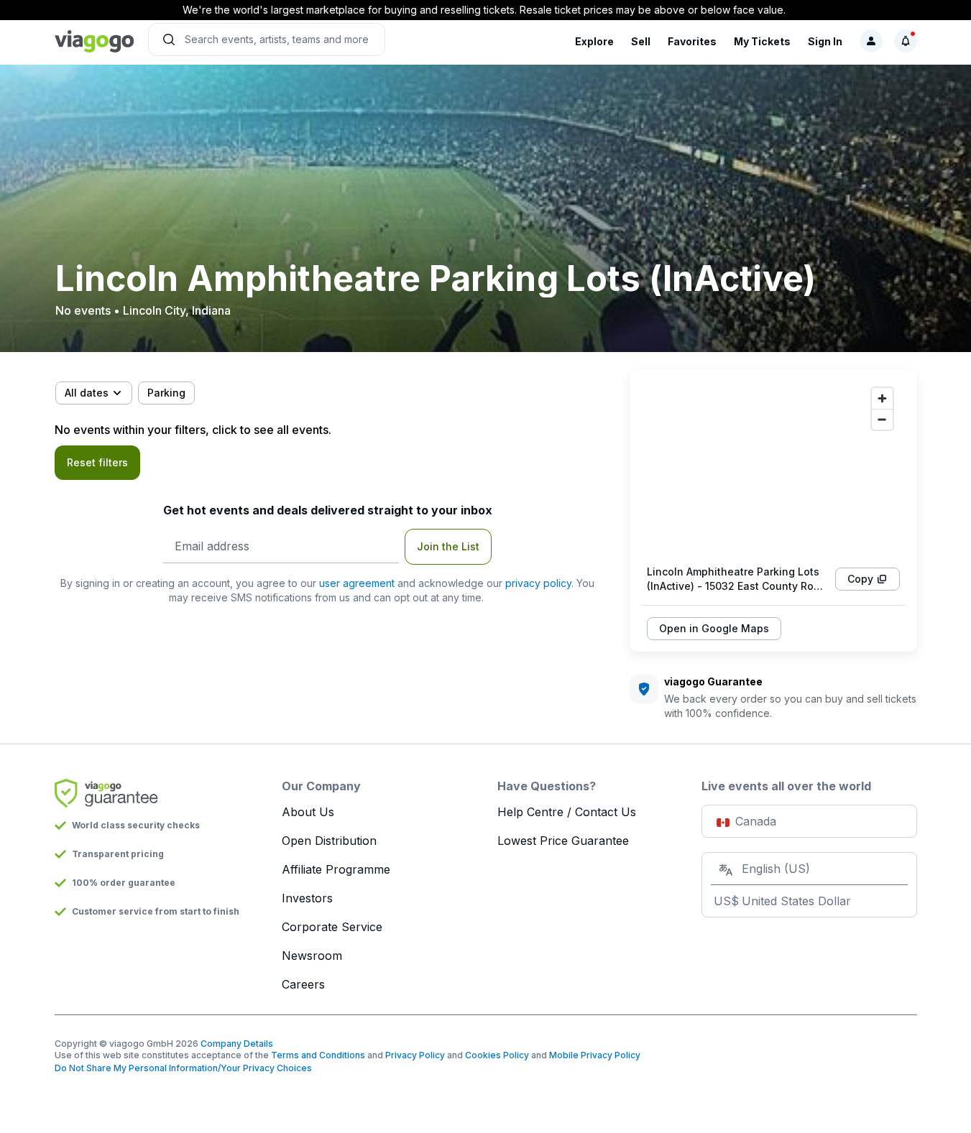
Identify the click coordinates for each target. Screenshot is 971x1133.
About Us (308, 812)
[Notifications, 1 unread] (905, 40)
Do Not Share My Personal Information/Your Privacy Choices (183, 1068)
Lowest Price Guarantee (563, 840)
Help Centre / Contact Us (566, 812)
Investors (307, 898)
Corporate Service (332, 927)
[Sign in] (871, 40)
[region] (773, 467)
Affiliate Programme (336, 869)
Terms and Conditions (318, 1055)
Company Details (237, 1043)
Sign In (825, 41)
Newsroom (312, 955)
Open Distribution (329, 840)
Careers (303, 984)
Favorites (692, 41)
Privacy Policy (415, 1055)
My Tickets (762, 41)
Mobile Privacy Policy (594, 1055)
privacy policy (538, 583)
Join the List (448, 546)
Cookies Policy (497, 1055)
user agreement (357, 583)
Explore (594, 41)
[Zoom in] (882, 398)
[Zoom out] (882, 419)
